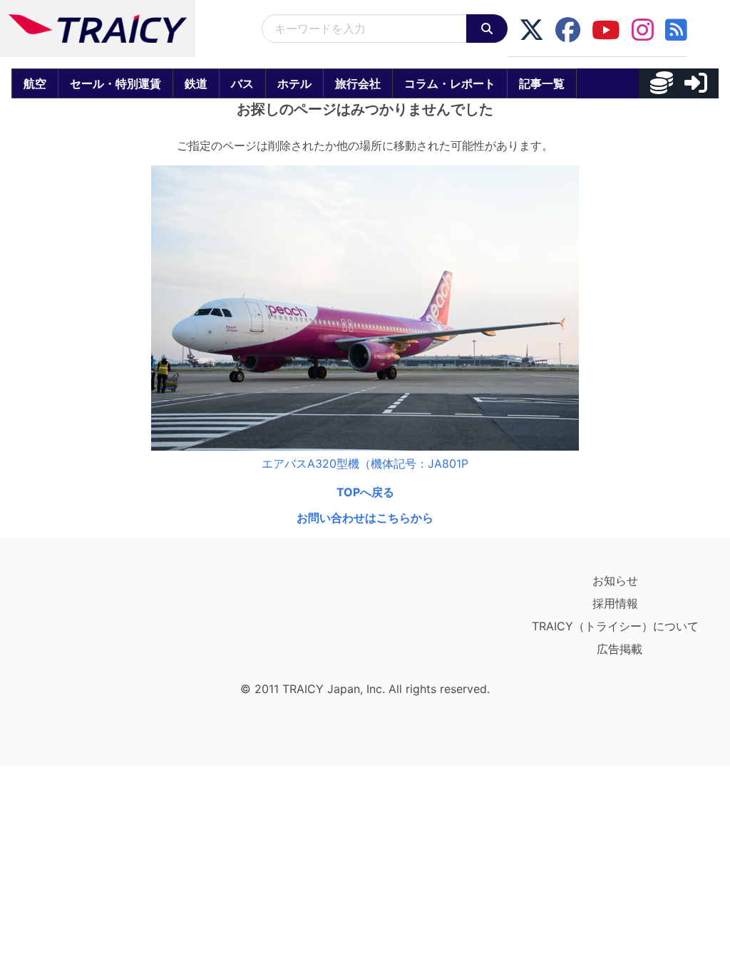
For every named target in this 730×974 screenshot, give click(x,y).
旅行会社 (358, 83)
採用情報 (615, 603)
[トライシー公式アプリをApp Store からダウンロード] (97, 622)
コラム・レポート (449, 83)
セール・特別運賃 (115, 83)
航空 (35, 83)
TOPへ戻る (365, 492)
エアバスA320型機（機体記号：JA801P (365, 463)
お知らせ (615, 580)
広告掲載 (619, 649)
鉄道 (196, 83)
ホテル (294, 83)
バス (242, 83)
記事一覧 (542, 83)
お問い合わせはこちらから (365, 518)
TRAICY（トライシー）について (615, 626)
